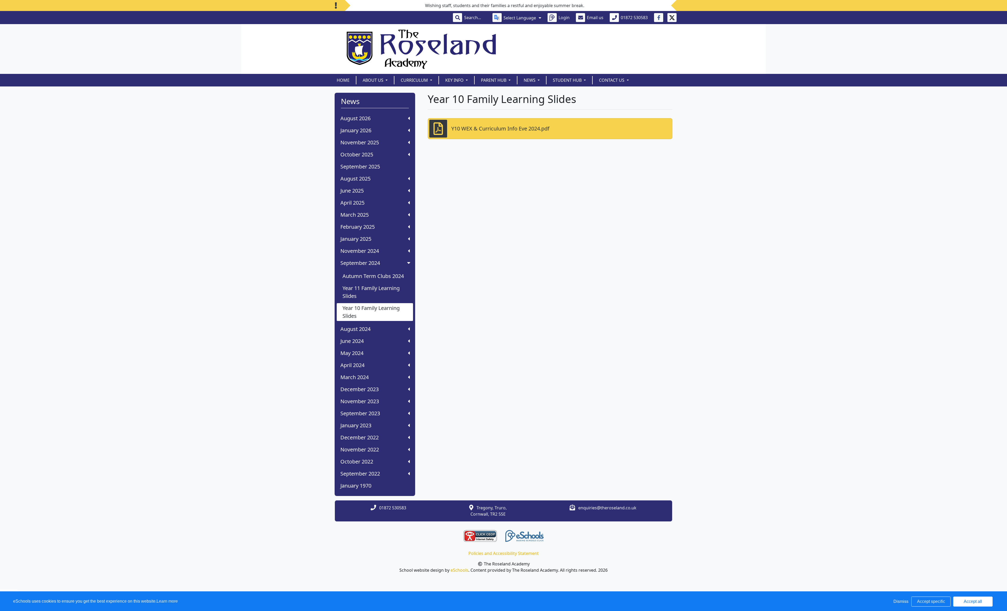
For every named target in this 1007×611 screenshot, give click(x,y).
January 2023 (355, 425)
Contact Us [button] (612, 80)
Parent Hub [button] (494, 80)
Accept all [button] (973, 601)
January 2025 (355, 238)
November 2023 (359, 401)
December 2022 (359, 437)
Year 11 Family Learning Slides (371, 292)
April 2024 (352, 365)
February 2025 (357, 226)
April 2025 (352, 202)
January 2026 (355, 130)
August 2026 (355, 118)
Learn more (167, 601)
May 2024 (351, 353)
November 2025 (359, 142)
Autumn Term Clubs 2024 (373, 276)
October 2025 (356, 154)
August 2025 (355, 178)
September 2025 (360, 166)
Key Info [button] (455, 80)
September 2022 (360, 473)
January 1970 (355, 485)
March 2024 (354, 377)
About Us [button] (373, 80)
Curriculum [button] (415, 80)
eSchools (459, 570)
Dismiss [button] (900, 601)
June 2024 (352, 341)
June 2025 (352, 190)
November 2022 (359, 449)
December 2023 (359, 389)
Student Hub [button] (568, 80)
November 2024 (359, 250)
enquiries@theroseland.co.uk (607, 508)
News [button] (530, 80)
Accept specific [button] (931, 601)
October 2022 (356, 461)
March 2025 (354, 214)
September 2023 (360, 413)
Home (343, 80)
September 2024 (360, 262)
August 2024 (355, 328)
